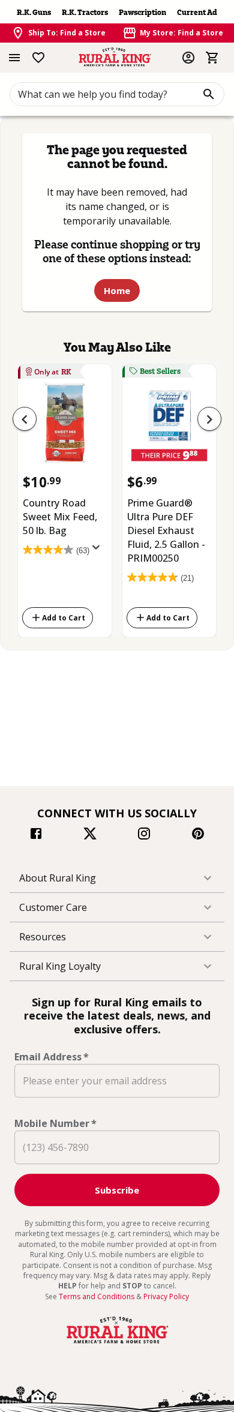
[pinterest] (198, 835)
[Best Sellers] (169, 427)
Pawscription (142, 12)
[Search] (209, 94)
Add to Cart (63, 618)
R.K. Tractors (85, 12)
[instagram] (144, 835)
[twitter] (90, 835)
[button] (117, 878)
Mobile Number (55, 1123)
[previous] (25, 419)
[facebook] (36, 835)
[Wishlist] (38, 58)
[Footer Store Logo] (117, 1343)
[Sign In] (188, 58)
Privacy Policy (166, 1296)
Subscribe (117, 1190)
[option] (65, 498)
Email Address (51, 1056)
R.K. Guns (34, 12)
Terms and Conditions (97, 1296)
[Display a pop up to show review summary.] (98, 551)
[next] (209, 419)
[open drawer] (14, 58)
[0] (212, 58)
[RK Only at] (65, 427)
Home (117, 290)
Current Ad (197, 12)
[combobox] (117, 94)
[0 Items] (212, 58)
